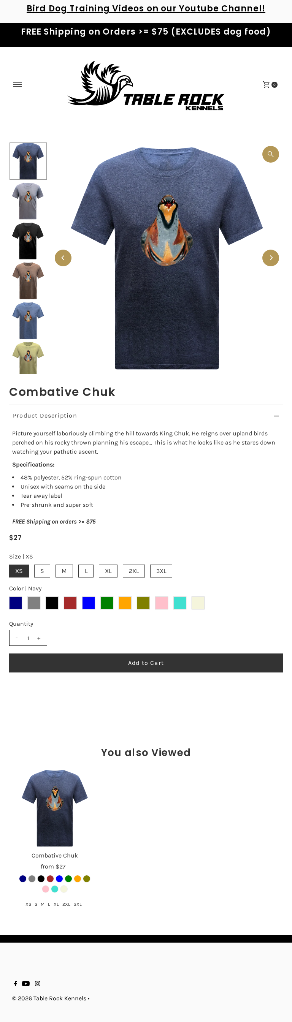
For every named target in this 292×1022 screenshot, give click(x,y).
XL (108, 570)
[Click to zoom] (270, 154)
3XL (161, 570)
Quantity (21, 623)
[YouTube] (26, 984)
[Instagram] (37, 984)
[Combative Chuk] (55, 808)
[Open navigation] (18, 84)
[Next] (270, 258)
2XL (134, 570)
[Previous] (63, 258)
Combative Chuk (55, 855)
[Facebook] (15, 984)
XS (19, 570)
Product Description (45, 415)
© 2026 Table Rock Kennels (49, 998)
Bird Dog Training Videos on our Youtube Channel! (146, 8)
